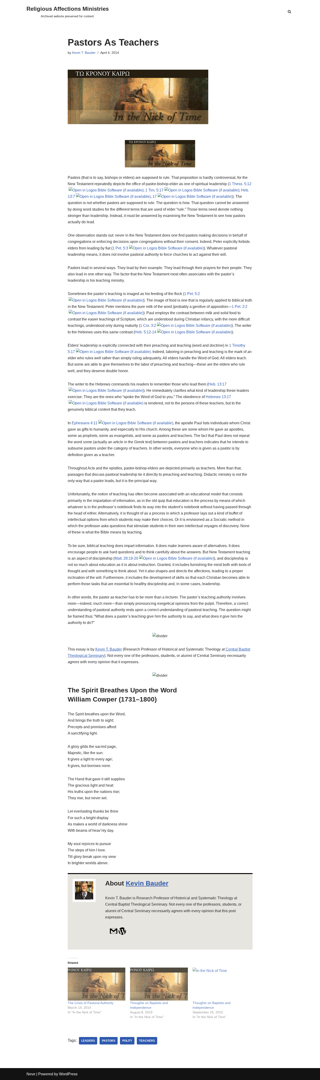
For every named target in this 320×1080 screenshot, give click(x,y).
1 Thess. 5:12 (240, 184)
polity (127, 1040)
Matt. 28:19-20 (126, 558)
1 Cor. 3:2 (148, 326)
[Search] (289, 11)
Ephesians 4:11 (84, 423)
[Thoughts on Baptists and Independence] (159, 984)
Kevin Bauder (147, 883)
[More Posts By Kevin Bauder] (122, 934)
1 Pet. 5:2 (192, 294)
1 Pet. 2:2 (239, 307)
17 (155, 196)
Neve (30, 1074)
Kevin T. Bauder (84, 52)
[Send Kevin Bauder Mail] (113, 934)
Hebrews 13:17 (218, 397)
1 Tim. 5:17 (154, 190)
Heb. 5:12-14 (145, 332)
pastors (108, 1040)
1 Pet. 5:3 (120, 248)
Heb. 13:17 (217, 384)
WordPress (68, 1074)
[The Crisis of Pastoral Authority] (97, 984)
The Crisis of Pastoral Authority (90, 1003)
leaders (88, 1040)
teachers (147, 1040)
